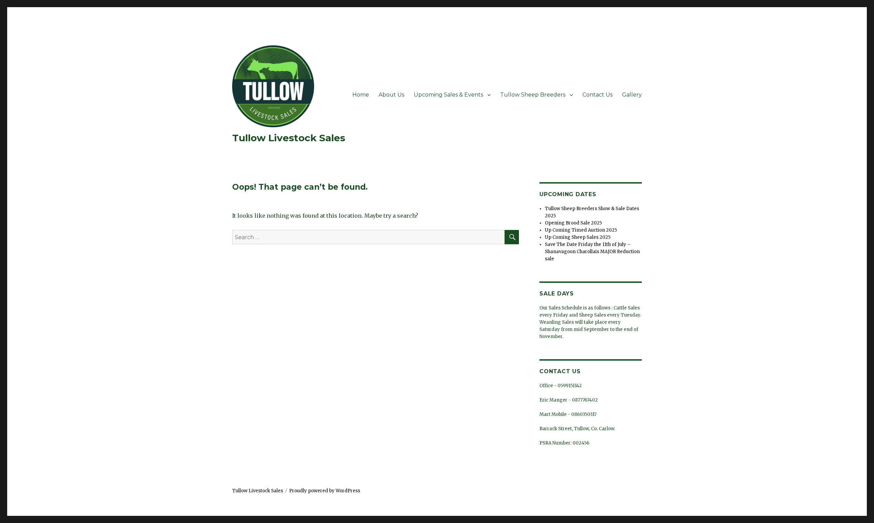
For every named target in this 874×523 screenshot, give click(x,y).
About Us (391, 94)
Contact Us (597, 94)
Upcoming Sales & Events (448, 94)
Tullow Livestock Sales (288, 138)
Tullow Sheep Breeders (532, 94)
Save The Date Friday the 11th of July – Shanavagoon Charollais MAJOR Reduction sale (592, 252)
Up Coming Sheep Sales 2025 (577, 237)
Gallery (632, 94)
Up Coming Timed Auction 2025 (581, 230)
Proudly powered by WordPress (324, 491)
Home (360, 94)
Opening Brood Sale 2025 (573, 223)
